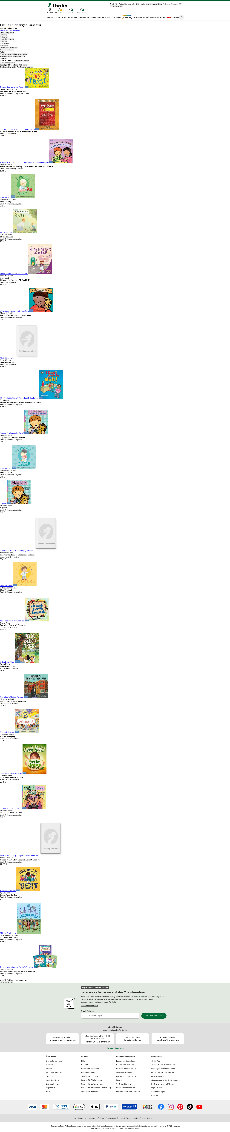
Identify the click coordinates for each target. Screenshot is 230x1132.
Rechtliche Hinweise (89, 1005)
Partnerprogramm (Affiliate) (163, 1084)
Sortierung (3, 35)
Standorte (50, 1076)
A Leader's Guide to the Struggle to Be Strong (17, 129)
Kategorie (3, 39)
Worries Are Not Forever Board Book (14, 311)
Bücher (3, 30)
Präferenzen (4, 37)
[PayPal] (111, 1107)
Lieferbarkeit (4, 48)
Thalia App (155, 1061)
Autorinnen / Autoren (7, 50)
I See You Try (5, 197)
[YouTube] (199, 1107)
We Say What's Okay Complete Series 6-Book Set (19, 855)
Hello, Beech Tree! (7, 662)
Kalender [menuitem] (161, 17)
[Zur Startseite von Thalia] (58, 5)
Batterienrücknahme (90, 1068)
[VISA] (32, 1107)
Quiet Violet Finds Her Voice (11, 773)
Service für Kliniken (89, 1091)
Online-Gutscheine (124, 1072)
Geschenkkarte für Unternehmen (165, 1080)
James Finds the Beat (8, 891)
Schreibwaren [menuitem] (149, 17)
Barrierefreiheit (52, 1084)
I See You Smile (6, 586)
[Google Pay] (79, 1107)
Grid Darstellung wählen (8, 67)
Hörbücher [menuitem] (116, 17)
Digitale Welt (157, 1087)
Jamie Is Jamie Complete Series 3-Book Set (16, 967)
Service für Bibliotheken (91, 1080)
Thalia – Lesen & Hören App (163, 1065)
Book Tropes (4, 43)
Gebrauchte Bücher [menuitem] (87, 17)
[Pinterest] (180, 1107)
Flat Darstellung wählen (25, 67)
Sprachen (3, 41)
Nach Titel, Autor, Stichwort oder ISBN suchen (128, 4)
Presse (49, 1068)
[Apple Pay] (95, 1107)
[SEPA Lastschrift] (61, 1107)
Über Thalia (51, 1056)
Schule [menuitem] (74, 17)
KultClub (155, 1095)
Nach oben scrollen (6, 982)
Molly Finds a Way (7, 358)
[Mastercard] (44, 1107)
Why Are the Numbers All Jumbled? (14, 274)
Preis (2, 45)
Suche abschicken (116, 6)
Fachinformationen (54, 1072)
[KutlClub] (147, 1107)
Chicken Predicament (8, 933)
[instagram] (171, 1107)
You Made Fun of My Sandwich (12, 621)
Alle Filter (3, 58)
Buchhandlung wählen (21, 61)
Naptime (3, 503)
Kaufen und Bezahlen (125, 1065)
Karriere (49, 1065)
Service (84, 1056)
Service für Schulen (89, 1076)
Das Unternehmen (54, 1061)
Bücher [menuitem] (50, 17)
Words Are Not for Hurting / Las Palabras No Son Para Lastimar (24, 162)
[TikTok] (190, 1107)
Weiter (181, 17)
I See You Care (6, 468)
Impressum (51, 1087)
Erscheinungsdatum (7, 54)
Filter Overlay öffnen (7, 33)
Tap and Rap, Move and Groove (12, 87)
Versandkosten (133, 1128)
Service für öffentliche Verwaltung (96, 1087)
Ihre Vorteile (156, 1056)
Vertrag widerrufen (115, 1048)
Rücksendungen (88, 1072)
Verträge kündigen (124, 1084)
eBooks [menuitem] (101, 17)
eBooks (9, 30)
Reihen (2, 52)
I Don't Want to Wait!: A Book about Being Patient (19, 398)
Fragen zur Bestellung (125, 1061)
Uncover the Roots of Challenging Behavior (17, 551)
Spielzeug (16, 30)
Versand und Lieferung (126, 1068)
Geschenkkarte (157, 1076)
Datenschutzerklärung (125, 1087)
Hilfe (83, 1061)
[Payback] (129, 1107)
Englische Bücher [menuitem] (62, 17)
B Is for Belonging (7, 732)
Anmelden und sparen (154, 1015)
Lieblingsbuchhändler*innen (163, 1068)
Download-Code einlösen (127, 1076)
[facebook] (161, 1107)
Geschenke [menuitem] (178, 17)
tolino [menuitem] (107, 17)
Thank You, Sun (6, 232)
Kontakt (84, 1065)
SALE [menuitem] (169, 17)
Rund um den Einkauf (125, 1056)
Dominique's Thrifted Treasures (12, 697)
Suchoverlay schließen (154, 4)
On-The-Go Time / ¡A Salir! (11, 808)
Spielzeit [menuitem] (127, 17)
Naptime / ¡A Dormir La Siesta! (12, 433)
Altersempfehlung (6, 56)
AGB (48, 1091)
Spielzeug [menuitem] (137, 17)
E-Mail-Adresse (87, 1011)
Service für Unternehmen (92, 1084)
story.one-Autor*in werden (162, 1072)
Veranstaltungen (158, 1091)
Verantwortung (52, 1080)
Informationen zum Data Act (128, 1091)
